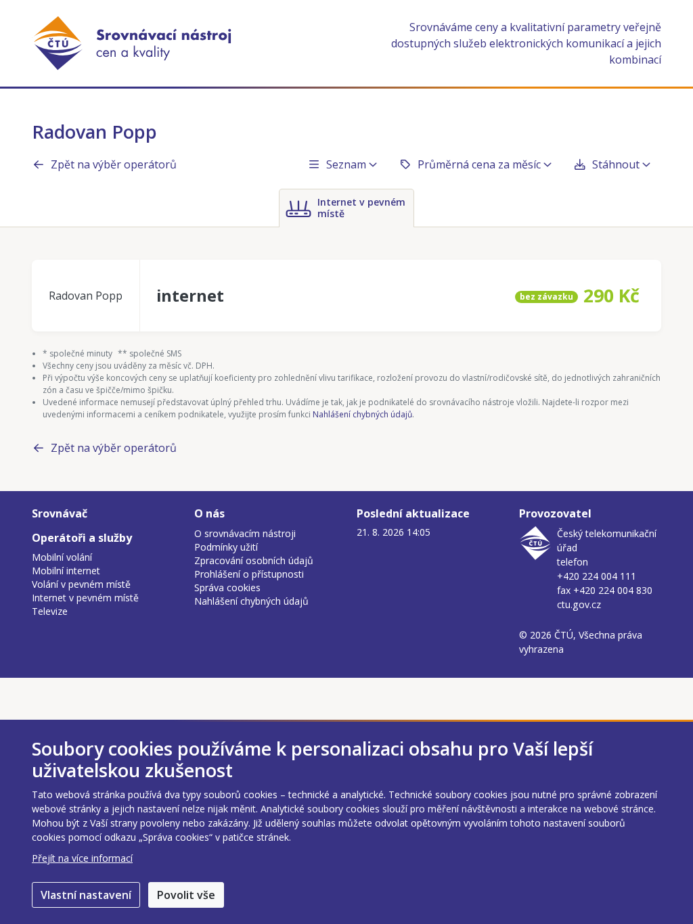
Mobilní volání (62, 557)
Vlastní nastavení (86, 894)
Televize (50, 611)
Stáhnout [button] (616, 164)
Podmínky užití (226, 546)
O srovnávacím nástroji (245, 533)
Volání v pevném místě (81, 584)
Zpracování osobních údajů (253, 560)
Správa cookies (227, 587)
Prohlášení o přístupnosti (249, 574)
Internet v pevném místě (85, 597)
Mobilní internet (66, 570)
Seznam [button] (346, 164)
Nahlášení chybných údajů (362, 414)
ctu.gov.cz (579, 604)
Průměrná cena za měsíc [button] (479, 164)
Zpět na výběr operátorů (114, 164)
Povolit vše (186, 894)
